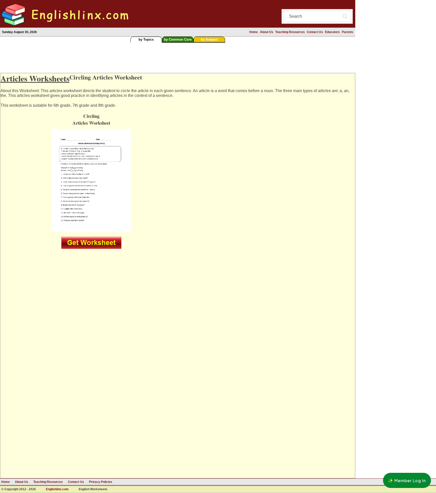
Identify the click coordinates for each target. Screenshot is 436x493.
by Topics (146, 39)
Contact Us (315, 32)
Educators (332, 32)
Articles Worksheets (35, 78)
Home (253, 32)
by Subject (209, 39)
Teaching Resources (290, 32)
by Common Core (178, 39)
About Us (266, 32)
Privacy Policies (100, 482)
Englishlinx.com (57, 489)
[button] (407, 480)
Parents (347, 32)
